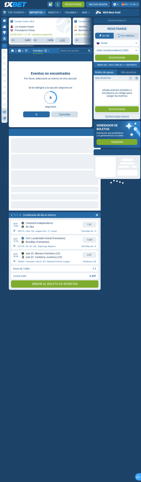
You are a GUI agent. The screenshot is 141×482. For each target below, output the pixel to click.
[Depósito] (58, 4)
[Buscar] (89, 50)
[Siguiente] (20, 215)
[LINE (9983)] (12, 51)
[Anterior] (11, 215)
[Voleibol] (19, 51)
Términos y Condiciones (119, 66)
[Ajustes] (116, 4)
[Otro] (47, 50)
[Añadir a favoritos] (68, 21)
